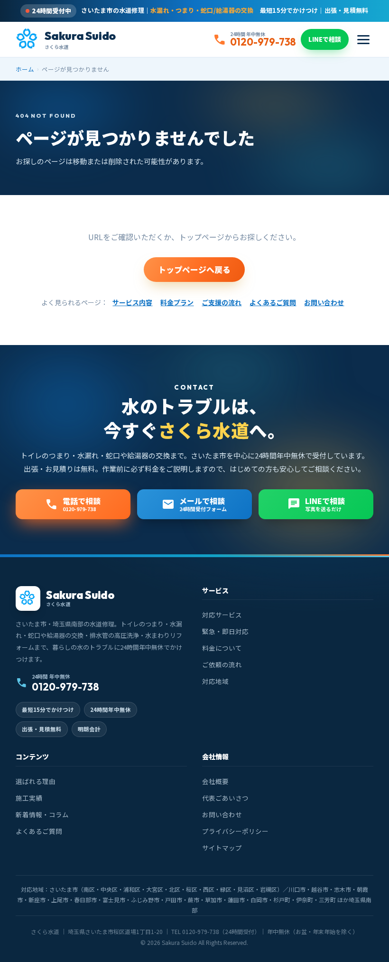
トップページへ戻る (194, 269)
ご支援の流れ (221, 302)
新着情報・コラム (42, 814)
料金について (222, 648)
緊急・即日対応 (225, 631)
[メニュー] (363, 39)
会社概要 (215, 781)
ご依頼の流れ (222, 664)
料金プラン (177, 302)
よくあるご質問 (273, 302)
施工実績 (29, 798)
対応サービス (222, 614)
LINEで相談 (324, 39)
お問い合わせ (324, 302)
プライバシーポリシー (235, 831)
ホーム (25, 69)
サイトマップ (222, 847)
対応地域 (215, 681)
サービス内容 (132, 302)
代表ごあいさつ (225, 798)
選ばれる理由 (36, 781)
